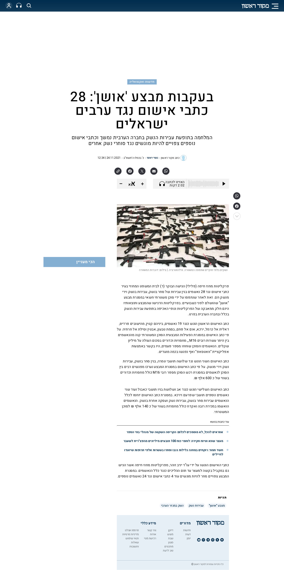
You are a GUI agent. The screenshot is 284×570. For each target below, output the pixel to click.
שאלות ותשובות (134, 544)
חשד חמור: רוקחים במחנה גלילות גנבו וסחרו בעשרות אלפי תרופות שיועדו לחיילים (173, 452)
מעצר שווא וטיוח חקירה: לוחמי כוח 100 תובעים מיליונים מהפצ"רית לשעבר (173, 441)
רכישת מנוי (150, 538)
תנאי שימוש (132, 538)
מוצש (170, 534)
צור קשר (151, 530)
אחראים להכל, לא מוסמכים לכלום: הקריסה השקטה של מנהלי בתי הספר (175, 432)
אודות (153, 534)
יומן (189, 538)
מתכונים (168, 546)
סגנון (170, 542)
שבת (170, 538)
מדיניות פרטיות (130, 534)
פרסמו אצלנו (132, 530)
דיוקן (170, 530)
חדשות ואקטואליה (141, 81)
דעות (188, 534)
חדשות (187, 530)
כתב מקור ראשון (170, 158)
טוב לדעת (168, 551)
